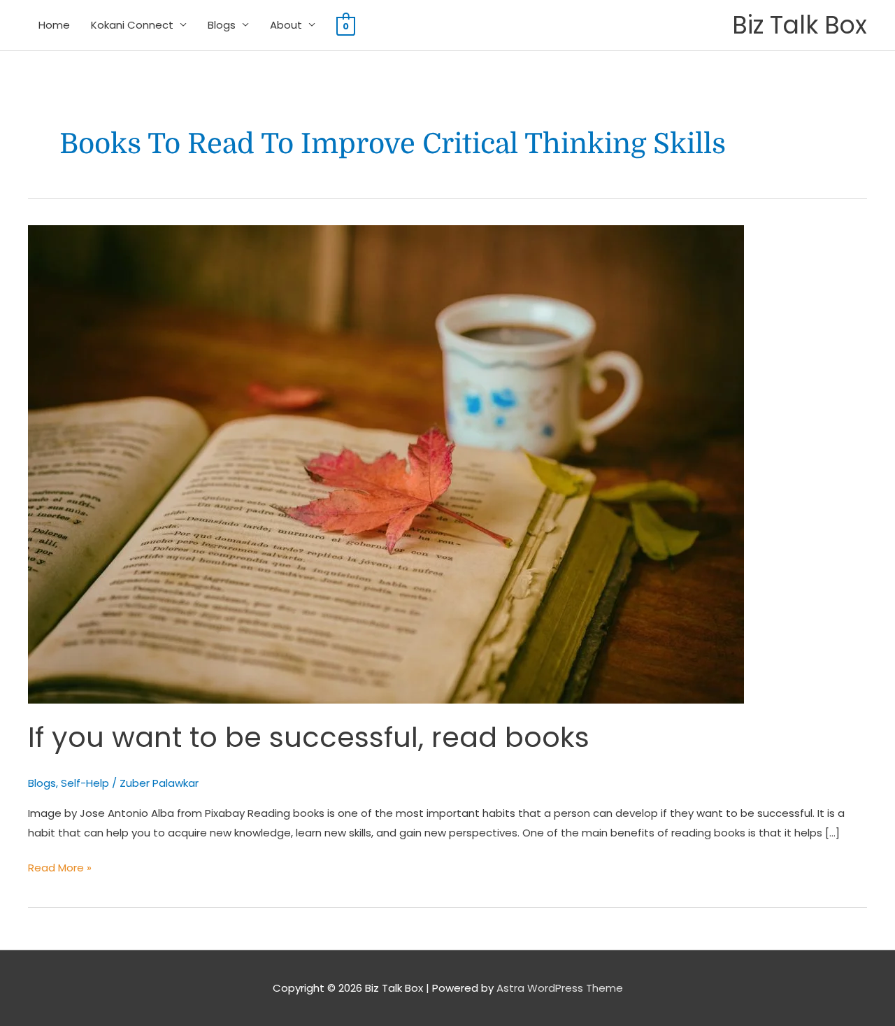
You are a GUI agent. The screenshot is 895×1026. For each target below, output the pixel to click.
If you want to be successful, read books (308, 737)
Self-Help (85, 783)
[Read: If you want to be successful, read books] (386, 463)
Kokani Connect (132, 24)
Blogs (222, 24)
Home (54, 24)
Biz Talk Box (799, 25)
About (286, 24)
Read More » (60, 866)
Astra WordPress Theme (559, 988)
